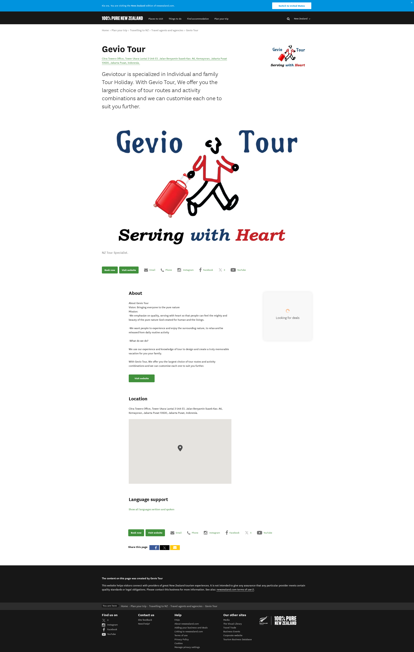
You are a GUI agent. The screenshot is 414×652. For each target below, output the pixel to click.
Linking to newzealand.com (188, 631)
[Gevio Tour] (288, 56)
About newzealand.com (186, 623)
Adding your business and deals (191, 627)
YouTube (111, 634)
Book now (109, 270)
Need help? (144, 623)
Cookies (178, 643)
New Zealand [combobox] (301, 18)
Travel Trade (229, 627)
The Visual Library (232, 623)
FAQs (177, 620)
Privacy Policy (181, 639)
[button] (155, 18)
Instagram (112, 624)
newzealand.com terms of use (235, 589)
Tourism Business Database (237, 639)
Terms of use (181, 635)
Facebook (112, 629)
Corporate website (232, 635)
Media (226, 620)
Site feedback (145, 620)
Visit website (129, 270)
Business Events (231, 631)
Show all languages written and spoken (151, 509)
